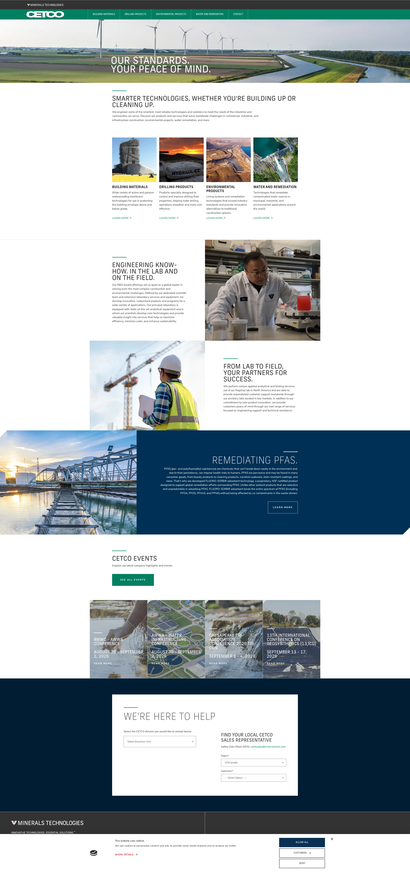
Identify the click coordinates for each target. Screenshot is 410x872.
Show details (124, 854)
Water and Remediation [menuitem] (209, 14)
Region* (225, 755)
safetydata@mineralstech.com (268, 746)
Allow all (302, 842)
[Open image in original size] (45, 5)
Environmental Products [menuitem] (171, 14)
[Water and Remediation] (275, 161)
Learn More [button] (120, 218)
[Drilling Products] (181, 161)
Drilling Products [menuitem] (135, 14)
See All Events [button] (133, 579)
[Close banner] (332, 839)
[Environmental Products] (228, 161)
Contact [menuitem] (238, 14)
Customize (300, 853)
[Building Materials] (134, 161)
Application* (227, 770)
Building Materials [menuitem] (104, 14)
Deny (302, 863)
